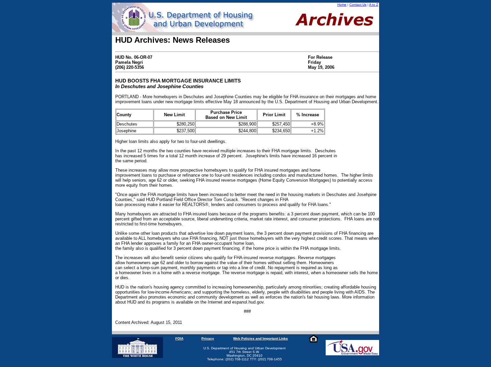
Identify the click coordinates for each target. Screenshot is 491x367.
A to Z (373, 4)
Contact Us (357, 4)
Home (341, 4)
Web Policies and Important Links (260, 338)
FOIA (179, 338)
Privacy (207, 338)
